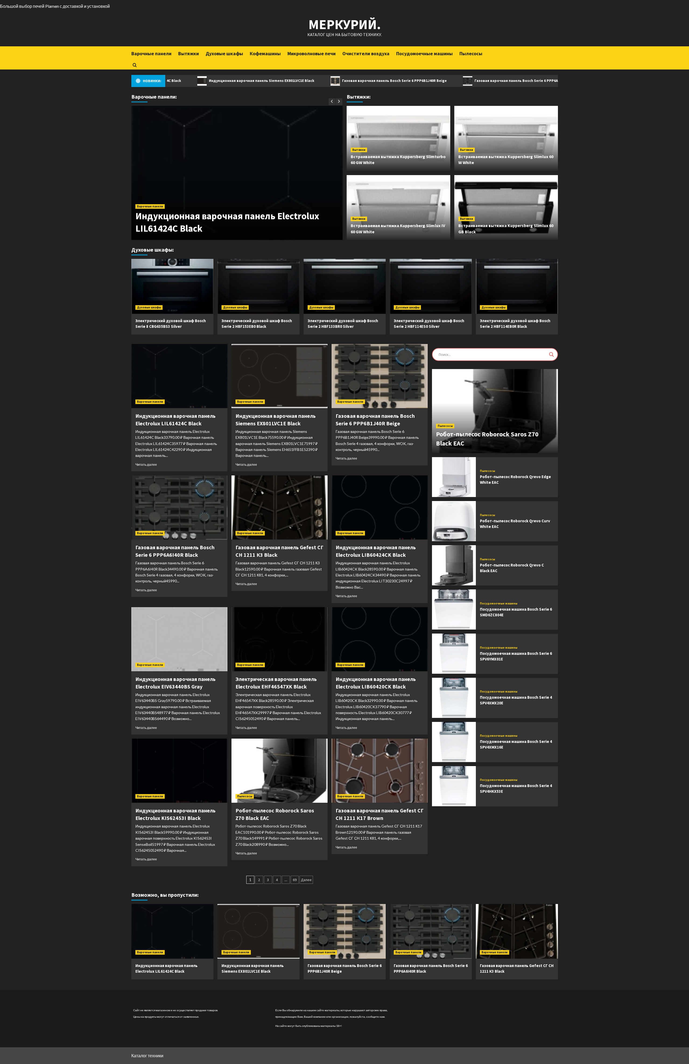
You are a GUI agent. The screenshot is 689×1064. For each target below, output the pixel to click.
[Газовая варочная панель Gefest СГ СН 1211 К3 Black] (279, 507)
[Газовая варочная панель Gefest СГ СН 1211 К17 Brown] (380, 771)
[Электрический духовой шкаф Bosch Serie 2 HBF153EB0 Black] (258, 286)
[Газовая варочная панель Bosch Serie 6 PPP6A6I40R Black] (179, 507)
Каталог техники (147, 1055)
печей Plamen (46, 6)
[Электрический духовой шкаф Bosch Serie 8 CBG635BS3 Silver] (172, 286)
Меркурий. (344, 24)
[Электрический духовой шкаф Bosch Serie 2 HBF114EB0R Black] (517, 286)
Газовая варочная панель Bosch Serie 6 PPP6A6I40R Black (477, 80)
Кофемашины (265, 53)
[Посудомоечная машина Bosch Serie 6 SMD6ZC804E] (454, 609)
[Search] (134, 65)
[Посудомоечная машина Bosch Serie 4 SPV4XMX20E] (454, 698)
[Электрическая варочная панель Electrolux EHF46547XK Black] (279, 639)
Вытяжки (188, 53)
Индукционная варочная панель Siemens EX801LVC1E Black (213, 80)
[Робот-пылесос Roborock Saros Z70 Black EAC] (279, 771)
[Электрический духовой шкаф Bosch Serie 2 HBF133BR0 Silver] (345, 286)
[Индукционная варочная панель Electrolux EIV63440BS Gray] (179, 639)
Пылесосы (470, 53)
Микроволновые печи (311, 53)
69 (295, 879)
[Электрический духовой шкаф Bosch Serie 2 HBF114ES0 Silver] (431, 286)
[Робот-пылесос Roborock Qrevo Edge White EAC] (454, 477)
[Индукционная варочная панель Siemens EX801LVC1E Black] (279, 376)
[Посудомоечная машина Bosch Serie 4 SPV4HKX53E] (454, 786)
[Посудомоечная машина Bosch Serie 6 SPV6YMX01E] (454, 654)
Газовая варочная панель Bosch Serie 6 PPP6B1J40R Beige (346, 80)
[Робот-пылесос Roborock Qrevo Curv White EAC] (454, 521)
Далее (306, 879)
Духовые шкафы (224, 53)
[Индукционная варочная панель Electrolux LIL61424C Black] (179, 376)
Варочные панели (151, 53)
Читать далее (146, 465)
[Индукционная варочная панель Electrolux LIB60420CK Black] (380, 639)
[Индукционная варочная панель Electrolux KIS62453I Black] (179, 771)
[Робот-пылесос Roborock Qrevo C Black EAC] (454, 565)
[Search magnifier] (551, 354)
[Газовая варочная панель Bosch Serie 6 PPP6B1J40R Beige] (380, 376)
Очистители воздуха (365, 53)
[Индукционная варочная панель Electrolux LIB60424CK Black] (380, 507)
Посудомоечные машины (424, 53)
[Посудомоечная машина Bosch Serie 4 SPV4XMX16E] (454, 742)
